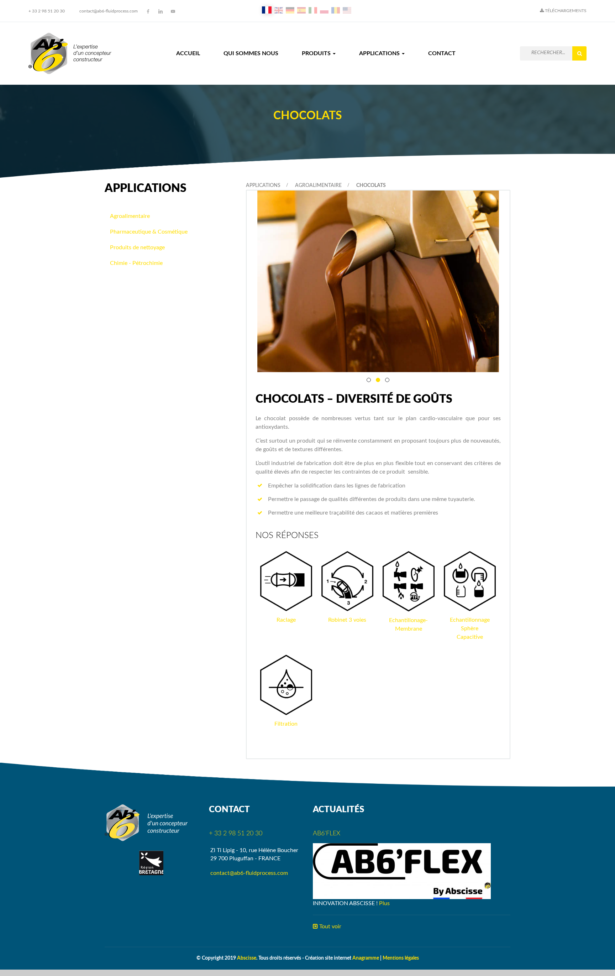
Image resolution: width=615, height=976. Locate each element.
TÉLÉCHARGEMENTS (565, 11)
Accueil (188, 53)
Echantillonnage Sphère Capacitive (470, 628)
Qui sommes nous (251, 53)
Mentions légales (401, 958)
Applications (380, 53)
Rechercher (579, 53)
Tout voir (329, 926)
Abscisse (246, 958)
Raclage (286, 620)
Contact (442, 53)
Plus (384, 903)
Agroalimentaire (318, 185)
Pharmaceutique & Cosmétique (149, 232)
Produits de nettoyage (137, 247)
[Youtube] (173, 11)
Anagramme (365, 958)
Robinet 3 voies (347, 620)
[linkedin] (160, 11)
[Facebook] (148, 11)
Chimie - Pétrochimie (136, 263)
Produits (317, 53)
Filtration (286, 724)
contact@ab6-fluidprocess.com (108, 11)
